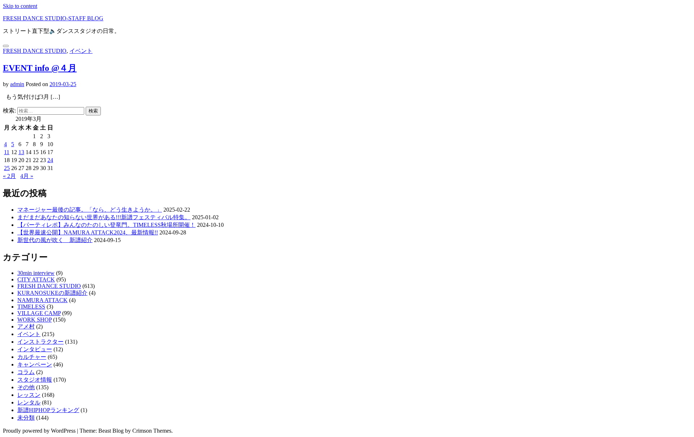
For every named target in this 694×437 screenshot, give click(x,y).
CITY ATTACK (36, 279)
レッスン (28, 395)
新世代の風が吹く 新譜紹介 (55, 240)
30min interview (36, 273)
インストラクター (40, 342)
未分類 (26, 418)
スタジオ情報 (34, 380)
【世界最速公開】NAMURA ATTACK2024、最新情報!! (87, 232)
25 (7, 168)
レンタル (28, 402)
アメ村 (26, 326)
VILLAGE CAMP (39, 313)
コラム (26, 372)
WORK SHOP (34, 320)
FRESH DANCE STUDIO (35, 51)
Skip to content (20, 6)
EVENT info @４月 (40, 68)
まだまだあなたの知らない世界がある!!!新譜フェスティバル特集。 (103, 217)
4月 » (26, 176)
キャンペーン (34, 364)
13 (21, 152)
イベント (81, 51)
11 (6, 152)
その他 (26, 387)
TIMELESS (31, 307)
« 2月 (9, 176)
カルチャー (31, 357)
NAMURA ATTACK (42, 300)
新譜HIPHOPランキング (48, 410)
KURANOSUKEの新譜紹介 (52, 293)
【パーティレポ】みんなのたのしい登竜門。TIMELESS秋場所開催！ (106, 225)
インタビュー (34, 349)
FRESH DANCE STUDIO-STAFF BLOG (53, 18)
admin (17, 84)
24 (50, 160)
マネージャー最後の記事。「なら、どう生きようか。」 (89, 210)
